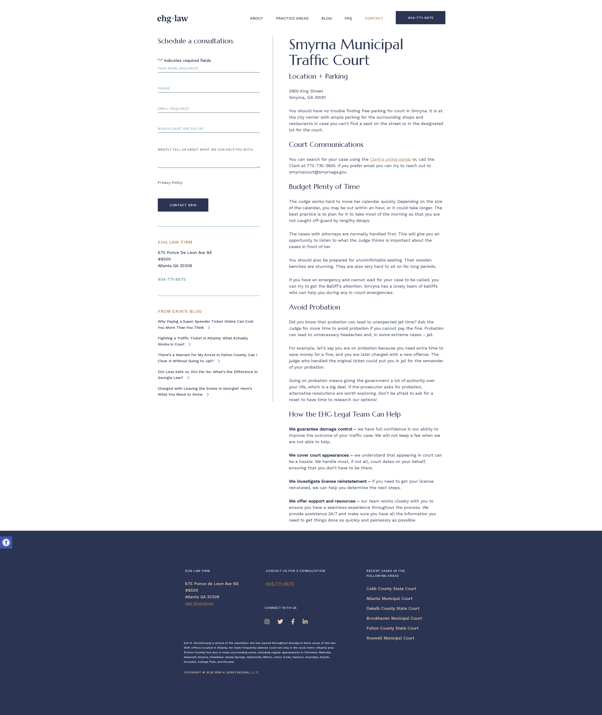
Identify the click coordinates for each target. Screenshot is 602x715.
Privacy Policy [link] (170, 182)
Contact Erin (183, 205)
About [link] (256, 18)
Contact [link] (374, 18)
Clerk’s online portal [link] (390, 159)
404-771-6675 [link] (420, 18)
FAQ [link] (348, 18)
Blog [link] (326, 18)
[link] (6, 542)
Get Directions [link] (199, 603)
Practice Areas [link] (292, 18)
